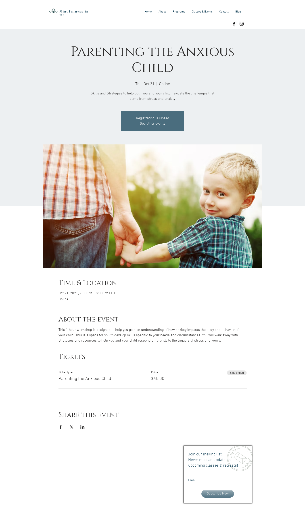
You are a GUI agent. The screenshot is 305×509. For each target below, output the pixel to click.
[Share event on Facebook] (60, 427)
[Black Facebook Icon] (234, 24)
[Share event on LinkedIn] (82, 427)
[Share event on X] (71, 427)
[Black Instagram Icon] (241, 24)
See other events (152, 123)
